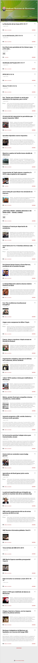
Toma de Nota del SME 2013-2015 (13, 548)
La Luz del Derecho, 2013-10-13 (13, 35)
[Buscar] (36, 2)
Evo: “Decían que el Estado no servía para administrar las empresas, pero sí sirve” (15, 98)
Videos (30, 16)
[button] (34, 24)
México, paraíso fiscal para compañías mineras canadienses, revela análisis (17, 398)
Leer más (33, 41)
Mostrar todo (33, 19)
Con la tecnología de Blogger (19, 660)
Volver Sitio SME (9, 16)
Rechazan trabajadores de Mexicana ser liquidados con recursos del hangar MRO (15, 631)
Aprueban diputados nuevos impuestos (15, 135)
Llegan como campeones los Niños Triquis (16, 322)
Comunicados (25, 16)
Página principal (17, 16)
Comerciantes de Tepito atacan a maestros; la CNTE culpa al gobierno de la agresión (17, 173)
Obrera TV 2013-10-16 (10, 86)
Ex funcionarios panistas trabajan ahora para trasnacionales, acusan (17, 436)
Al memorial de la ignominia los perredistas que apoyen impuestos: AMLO (18, 117)
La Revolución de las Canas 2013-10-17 (15, 24)
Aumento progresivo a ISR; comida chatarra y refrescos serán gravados (17, 417)
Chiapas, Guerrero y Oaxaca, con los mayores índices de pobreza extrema (17, 612)
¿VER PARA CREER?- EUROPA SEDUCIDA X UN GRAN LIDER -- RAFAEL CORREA (17, 211)
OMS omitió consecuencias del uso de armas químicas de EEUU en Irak (17, 512)
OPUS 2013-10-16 (8, 74)
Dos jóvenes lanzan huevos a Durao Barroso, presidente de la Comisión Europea (17, 265)
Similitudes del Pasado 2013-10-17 (14, 63)
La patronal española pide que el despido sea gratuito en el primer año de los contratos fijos (17, 493)
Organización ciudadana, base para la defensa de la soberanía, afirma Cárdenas (17, 359)
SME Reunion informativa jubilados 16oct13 (16, 530)
